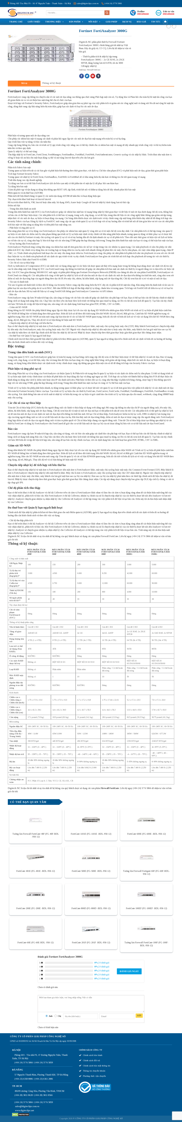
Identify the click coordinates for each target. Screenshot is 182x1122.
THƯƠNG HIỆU (53, 22)
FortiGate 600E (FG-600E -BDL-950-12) (146, 834)
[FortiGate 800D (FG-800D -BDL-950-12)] (91, 894)
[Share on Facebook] (81, 76)
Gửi (139, 1015)
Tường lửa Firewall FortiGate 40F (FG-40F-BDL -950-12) (35, 835)
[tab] (24, 83)
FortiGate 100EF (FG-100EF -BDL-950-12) (146, 908)
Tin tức (155, 22)
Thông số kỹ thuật (51, 83)
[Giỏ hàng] (165, 21)
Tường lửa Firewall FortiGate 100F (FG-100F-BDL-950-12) (146, 944)
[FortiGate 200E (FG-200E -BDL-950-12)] (35, 894)
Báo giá (141, 22)
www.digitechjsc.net (24, 1110)
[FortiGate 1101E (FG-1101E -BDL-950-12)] (91, 819)
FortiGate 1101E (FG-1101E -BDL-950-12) (91, 834)
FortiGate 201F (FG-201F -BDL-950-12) (91, 942)
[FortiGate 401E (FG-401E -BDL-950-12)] (35, 857)
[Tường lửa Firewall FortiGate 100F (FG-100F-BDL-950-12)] (146, 928)
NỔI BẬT (93, 22)
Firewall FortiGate (93, 70)
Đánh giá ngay (129, 971)
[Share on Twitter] (87, 76)
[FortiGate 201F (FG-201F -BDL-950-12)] (91, 928)
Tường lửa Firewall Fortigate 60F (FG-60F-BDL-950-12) (146, 872)
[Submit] (107, 12)
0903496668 (143, 14)
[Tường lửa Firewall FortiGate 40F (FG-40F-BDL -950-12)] (35, 819)
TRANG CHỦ (16, 22)
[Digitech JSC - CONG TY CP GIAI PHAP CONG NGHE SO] (22, 13)
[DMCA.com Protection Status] (20, 1114)
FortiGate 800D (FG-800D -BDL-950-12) (91, 908)
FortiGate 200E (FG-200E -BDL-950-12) (35, 908)
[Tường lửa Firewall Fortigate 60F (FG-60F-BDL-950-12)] (146, 857)
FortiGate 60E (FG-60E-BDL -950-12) (35, 942)
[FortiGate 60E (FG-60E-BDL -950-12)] (35, 928)
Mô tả (24, 83)
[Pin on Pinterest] (92, 76)
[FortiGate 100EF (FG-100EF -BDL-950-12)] (146, 894)
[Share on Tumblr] (98, 76)
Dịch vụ (127, 22)
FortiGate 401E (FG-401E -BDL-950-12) (35, 871)
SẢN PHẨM (74, 22)
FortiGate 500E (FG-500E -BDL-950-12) (91, 871)
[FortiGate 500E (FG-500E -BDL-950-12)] (91, 857)
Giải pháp (111, 22)
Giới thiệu (34, 22)
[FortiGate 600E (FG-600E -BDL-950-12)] (146, 819)
